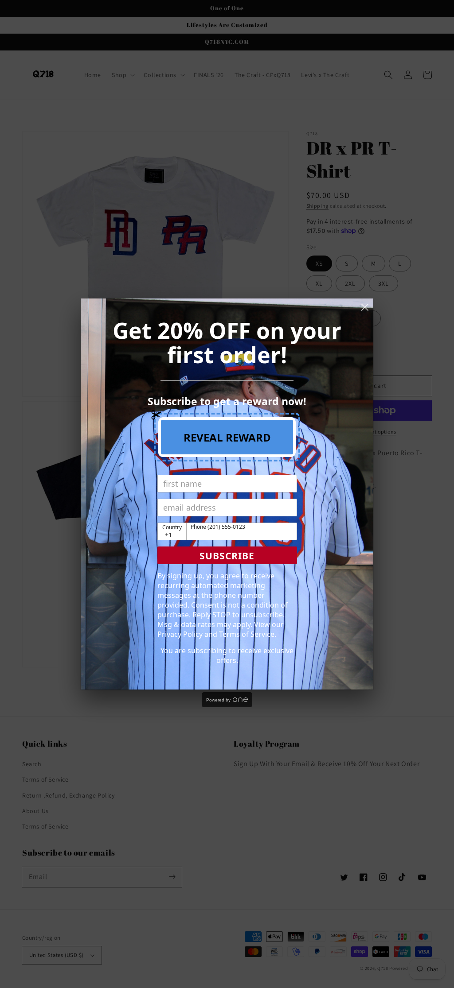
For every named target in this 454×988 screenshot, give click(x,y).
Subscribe (227, 556)
